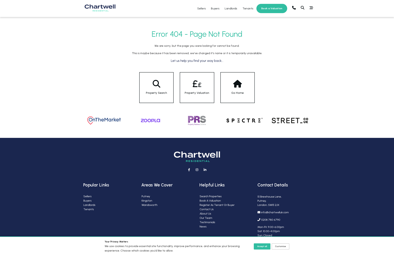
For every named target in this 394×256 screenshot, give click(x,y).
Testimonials (207, 222)
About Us (205, 213)
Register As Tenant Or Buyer (217, 205)
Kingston (147, 200)
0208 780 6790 (270, 219)
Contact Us (207, 209)
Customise (280, 246)
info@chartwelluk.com (275, 212)
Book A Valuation (210, 200)
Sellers (201, 8)
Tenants (248, 8)
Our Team (206, 218)
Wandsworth (149, 205)
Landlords (231, 8)
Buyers (215, 8)
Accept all (262, 246)
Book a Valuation (271, 8)
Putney (146, 196)
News (203, 226)
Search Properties (211, 196)
